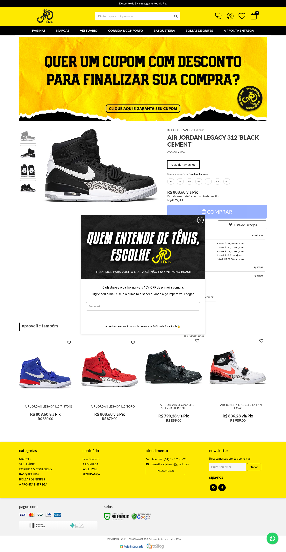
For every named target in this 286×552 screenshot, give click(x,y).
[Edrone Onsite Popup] (143, 276)
